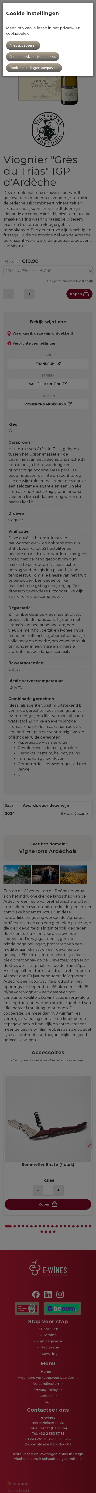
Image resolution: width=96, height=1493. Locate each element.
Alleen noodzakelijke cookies (33, 57)
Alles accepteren (23, 45)
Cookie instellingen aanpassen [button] (34, 68)
